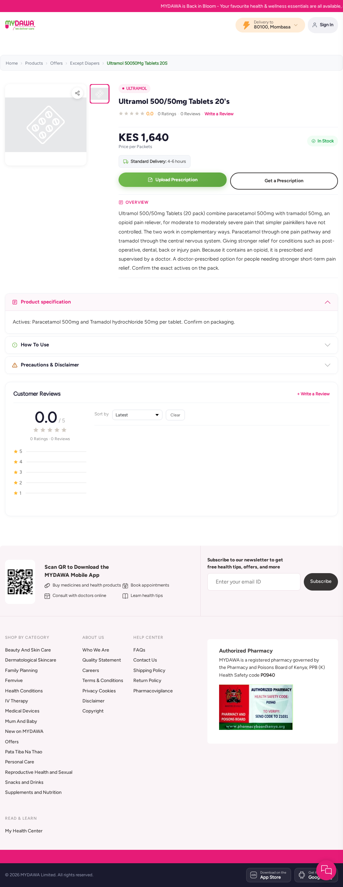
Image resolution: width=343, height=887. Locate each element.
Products (34, 63)
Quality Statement (101, 660)
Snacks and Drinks (24, 782)
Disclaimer (93, 701)
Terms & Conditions (102, 680)
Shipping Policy (149, 670)
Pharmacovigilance (153, 691)
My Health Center (24, 831)
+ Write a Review (313, 393)
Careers (90, 670)
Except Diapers (84, 63)
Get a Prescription (284, 181)
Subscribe (321, 581)
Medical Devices (22, 711)
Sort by (101, 413)
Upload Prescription (176, 180)
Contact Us (145, 660)
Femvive (14, 680)
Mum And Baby (21, 721)
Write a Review (219, 113)
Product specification (46, 302)
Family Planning (21, 670)
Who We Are (95, 650)
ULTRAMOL (136, 88)
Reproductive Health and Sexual (38, 772)
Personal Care (19, 762)
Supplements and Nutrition (33, 792)
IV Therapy (16, 701)
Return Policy (147, 680)
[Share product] (77, 93)
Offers (56, 63)
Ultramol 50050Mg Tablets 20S (137, 63)
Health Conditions (24, 691)
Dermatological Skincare (30, 660)
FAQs (139, 650)
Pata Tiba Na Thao (23, 752)
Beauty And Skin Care (28, 650)
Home (12, 63)
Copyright (93, 711)
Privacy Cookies (99, 691)
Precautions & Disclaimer (50, 365)
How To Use (35, 345)
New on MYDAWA (24, 731)
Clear (175, 414)
